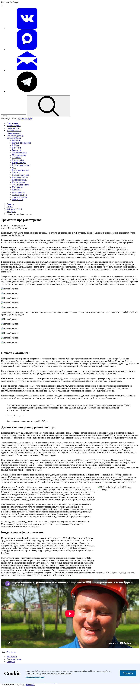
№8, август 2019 (14, 209)
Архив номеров (25, 118)
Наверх (30, 684)
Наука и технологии (21, 143)
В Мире (15, 145)
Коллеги (16, 140)
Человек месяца (14, 130)
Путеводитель (18, 182)
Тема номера (12, 123)
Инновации (17, 187)
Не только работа (20, 177)
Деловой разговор (20, 175)
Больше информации (35, 677)
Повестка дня (13, 128)
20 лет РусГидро (19, 194)
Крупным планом (20, 170)
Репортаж (16, 150)
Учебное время (14, 125)
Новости (16, 189)
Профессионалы (19, 180)
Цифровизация (19, 162)
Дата (14, 167)
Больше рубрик (14, 138)
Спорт (15, 172)
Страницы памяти (20, 185)
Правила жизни (14, 133)
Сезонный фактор (15, 135)
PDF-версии (17, 199)
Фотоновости (18, 192)
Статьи (10, 206)
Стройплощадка (19, 153)
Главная (10, 204)
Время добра (18, 160)
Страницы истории (21, 165)
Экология (16, 157)
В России (16, 148)
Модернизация (19, 155)
